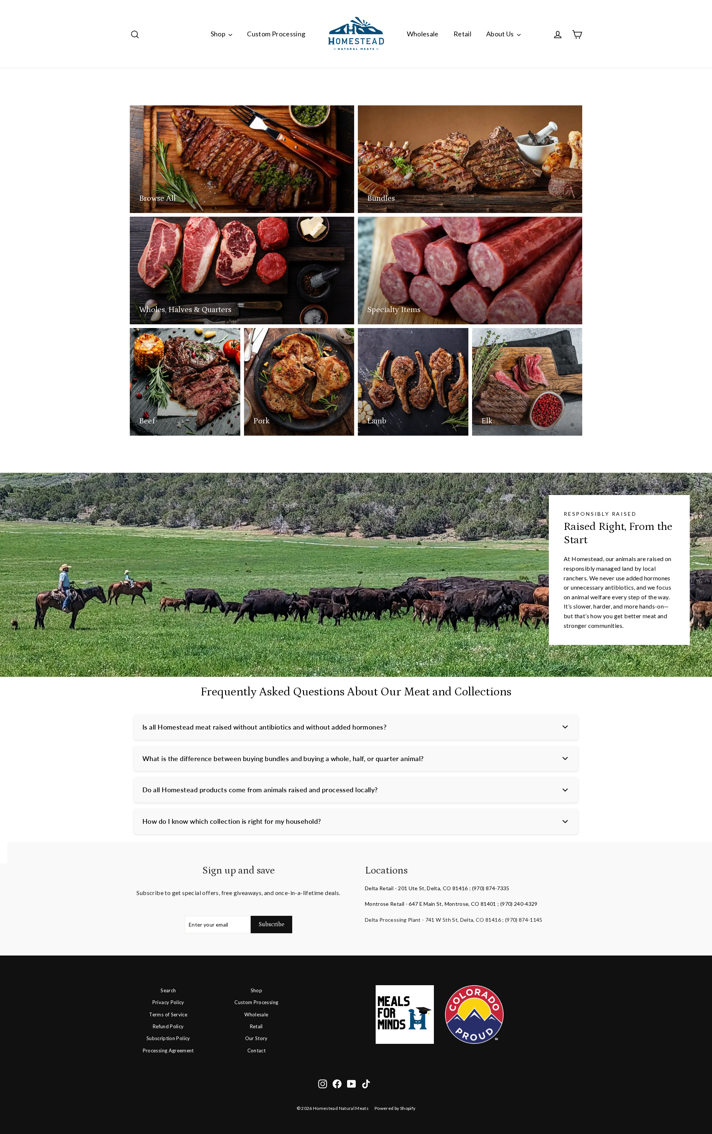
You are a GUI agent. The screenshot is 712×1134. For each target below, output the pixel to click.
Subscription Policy (168, 1038)
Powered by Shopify (395, 1108)
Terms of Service (168, 1014)
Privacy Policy (168, 1002)
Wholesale (423, 34)
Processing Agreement (168, 1050)
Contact (256, 1050)
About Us (500, 34)
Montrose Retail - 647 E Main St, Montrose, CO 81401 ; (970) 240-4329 (451, 904)
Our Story (256, 1038)
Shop (219, 34)
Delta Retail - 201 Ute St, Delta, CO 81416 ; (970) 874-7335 (437, 888)
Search (168, 990)
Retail (462, 34)
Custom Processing (276, 34)
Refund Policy (168, 1026)
